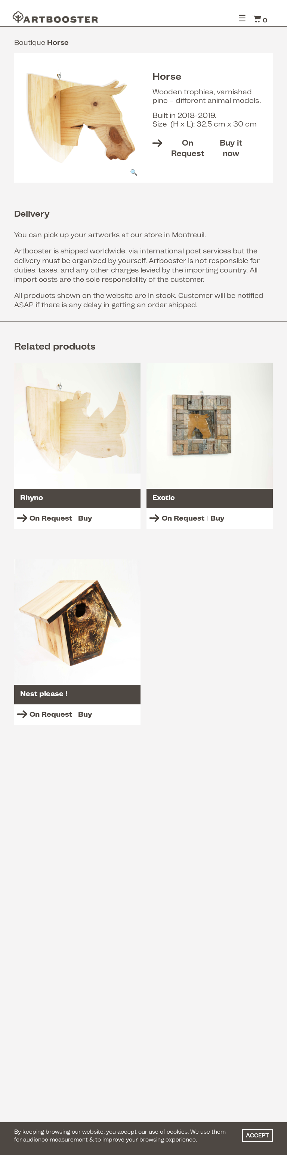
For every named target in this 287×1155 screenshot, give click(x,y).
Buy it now (207, 148)
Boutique (29, 42)
